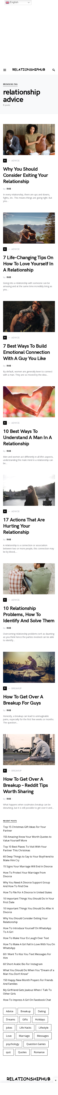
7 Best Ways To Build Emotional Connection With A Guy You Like (26, 352)
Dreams (10, 1019)
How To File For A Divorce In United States (27, 892)
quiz (8, 1052)
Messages (43, 1036)
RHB (9, 188)
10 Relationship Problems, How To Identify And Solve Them (28, 614)
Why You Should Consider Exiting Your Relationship (25, 175)
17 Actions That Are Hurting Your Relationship (24, 526)
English (13, 2)
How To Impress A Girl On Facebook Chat (27, 1000)
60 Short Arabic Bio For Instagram (23, 964)
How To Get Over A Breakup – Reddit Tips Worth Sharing (25, 785)
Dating (42, 1011)
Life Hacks (25, 1027)
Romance (39, 1052)
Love (9, 1036)
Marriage (24, 1036)
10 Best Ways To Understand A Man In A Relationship (27, 437)
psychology (12, 1044)
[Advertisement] (29, 36)
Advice (9, 1011)
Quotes (22, 1052)
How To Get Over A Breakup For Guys (23, 700)
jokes (9, 1027)
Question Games (36, 1044)
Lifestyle (43, 1027)
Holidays (40, 1019)
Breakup (26, 1011)
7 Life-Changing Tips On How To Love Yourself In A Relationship (28, 264)
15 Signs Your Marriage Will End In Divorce (28, 866)
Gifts (25, 1019)
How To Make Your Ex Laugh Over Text (26, 938)
